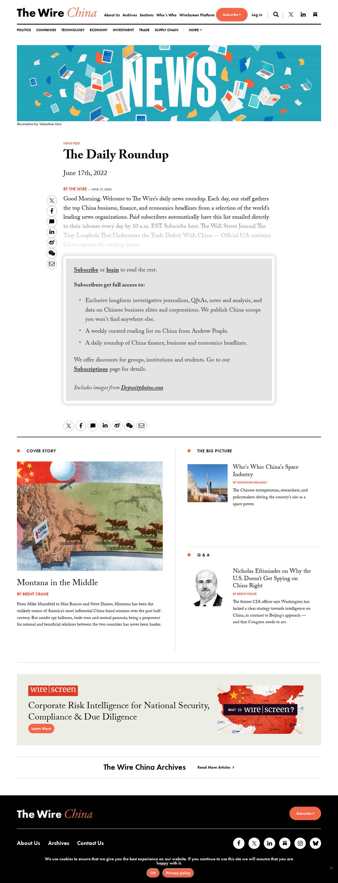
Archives (130, 15)
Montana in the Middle (57, 584)
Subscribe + (232, 14)
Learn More (41, 728)
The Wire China (57, 12)
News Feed (71, 143)
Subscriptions (91, 370)
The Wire (78, 189)
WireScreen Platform (197, 15)
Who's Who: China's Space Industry (265, 471)
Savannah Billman (252, 482)
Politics (24, 29)
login (112, 270)
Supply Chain (166, 29)
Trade (144, 29)
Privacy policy (178, 873)
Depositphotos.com (142, 388)
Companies (46, 29)
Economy (98, 29)
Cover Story (41, 451)
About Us (112, 15)
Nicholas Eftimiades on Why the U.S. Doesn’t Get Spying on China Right (272, 579)
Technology (72, 29)
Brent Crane (35, 594)
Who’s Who (166, 15)
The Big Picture (214, 451)
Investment (123, 29)
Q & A (203, 555)
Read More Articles (214, 767)
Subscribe (86, 270)
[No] (331, 868)
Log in (257, 14)
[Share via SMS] (51, 222)
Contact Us (90, 843)
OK (153, 873)
